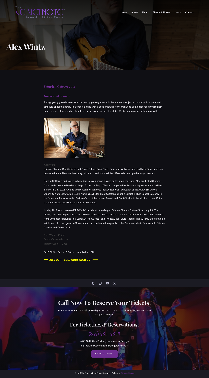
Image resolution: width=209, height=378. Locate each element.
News (178, 12)
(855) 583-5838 (104, 333)
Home (124, 12)
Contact (189, 12)
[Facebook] (94, 283)
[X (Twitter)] (115, 283)
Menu (145, 12)
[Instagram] (101, 283)
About (134, 12)
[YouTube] (108, 283)
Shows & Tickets (161, 12)
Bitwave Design (127, 373)
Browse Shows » (104, 354)
